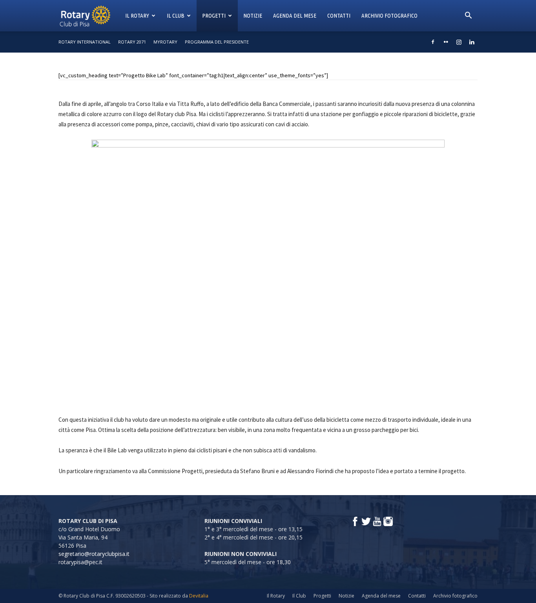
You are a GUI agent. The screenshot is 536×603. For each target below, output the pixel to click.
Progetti (214, 15)
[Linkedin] (472, 42)
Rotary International (84, 42)
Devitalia (198, 595)
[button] (468, 16)
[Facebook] (433, 42)
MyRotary (165, 42)
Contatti (338, 15)
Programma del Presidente (217, 42)
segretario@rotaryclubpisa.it (93, 553)
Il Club (175, 15)
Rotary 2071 (132, 42)
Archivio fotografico (389, 15)
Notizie (252, 15)
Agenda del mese (294, 15)
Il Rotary (137, 15)
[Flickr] (446, 42)
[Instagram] (459, 42)
